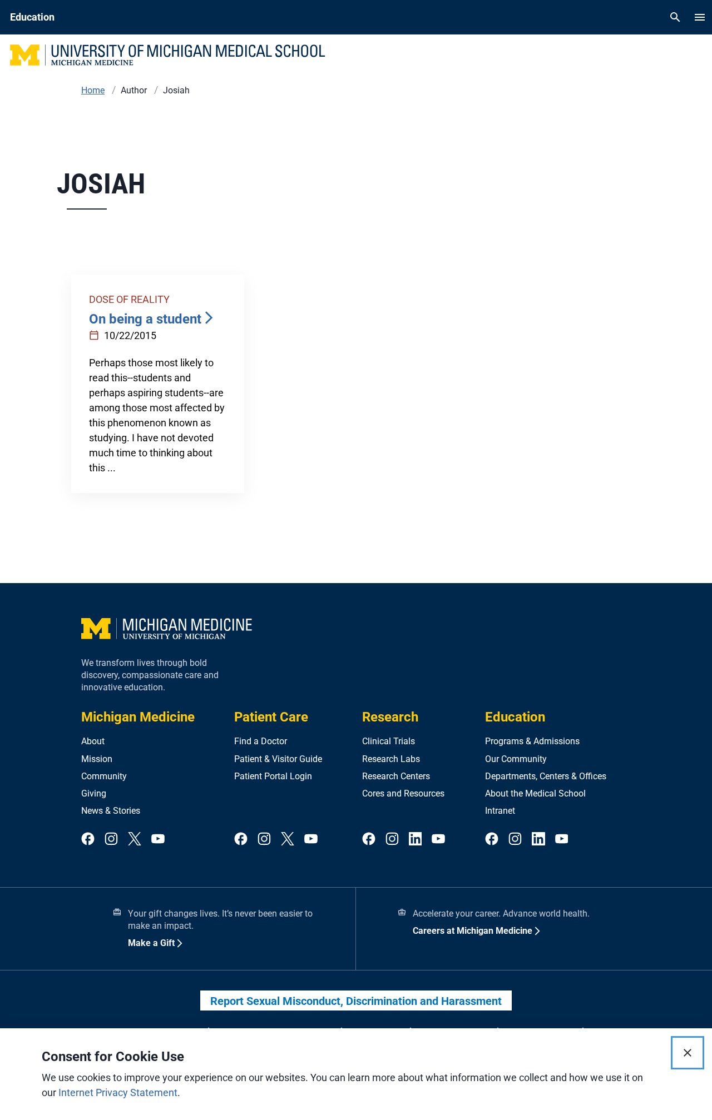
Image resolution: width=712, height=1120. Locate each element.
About (93, 741)
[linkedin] (415, 839)
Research (390, 717)
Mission (96, 759)
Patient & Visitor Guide (278, 759)
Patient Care (271, 717)
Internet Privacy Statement (117, 1092)
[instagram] (111, 839)
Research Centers (396, 776)
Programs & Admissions (532, 741)
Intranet (500, 810)
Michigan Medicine (138, 717)
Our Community (516, 759)
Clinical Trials (388, 741)
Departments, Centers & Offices (545, 776)
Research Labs (391, 759)
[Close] (687, 1053)
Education (515, 717)
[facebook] (88, 839)
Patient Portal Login (273, 776)
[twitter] (134, 839)
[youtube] (158, 839)
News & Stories (110, 810)
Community (104, 776)
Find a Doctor (260, 741)
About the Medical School (535, 793)
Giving (93, 793)
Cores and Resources (403, 793)
